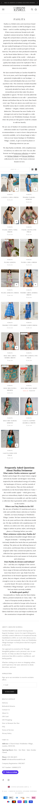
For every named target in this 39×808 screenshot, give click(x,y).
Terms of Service (8, 730)
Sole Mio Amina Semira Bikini (10, 357)
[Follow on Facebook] (3, 780)
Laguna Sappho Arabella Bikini (28, 422)
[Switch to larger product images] (32, 169)
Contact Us (6, 710)
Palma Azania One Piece (29, 231)
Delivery (5, 703)
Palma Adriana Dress (10, 293)
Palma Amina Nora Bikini (10, 231)
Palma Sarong (10, 262)
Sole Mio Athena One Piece (29, 357)
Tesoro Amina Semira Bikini (29, 294)
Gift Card (5, 716)
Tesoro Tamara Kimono (29, 198)
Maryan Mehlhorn (28, 156)
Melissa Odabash (13, 156)
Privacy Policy (6, 733)
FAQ (3, 727)
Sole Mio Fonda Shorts (10, 389)
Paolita (10, 194)
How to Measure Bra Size (10, 723)
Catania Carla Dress (10, 197)
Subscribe (9, 691)
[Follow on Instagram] (8, 780)
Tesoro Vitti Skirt (10, 325)
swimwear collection (21, 153)
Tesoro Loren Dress (29, 325)
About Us (5, 713)
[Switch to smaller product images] (36, 169)
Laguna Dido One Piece (10, 454)
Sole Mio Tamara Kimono (10, 422)
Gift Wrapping (7, 720)
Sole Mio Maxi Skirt (29, 388)
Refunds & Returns (8, 706)
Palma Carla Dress (29, 262)
